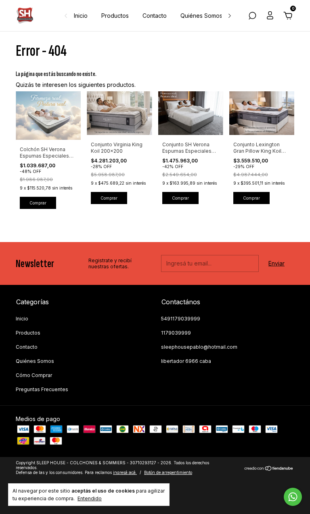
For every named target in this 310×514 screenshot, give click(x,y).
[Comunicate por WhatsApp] (293, 497)
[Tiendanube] (269, 468)
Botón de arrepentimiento (168, 472)
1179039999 (176, 333)
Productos (115, 15)
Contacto (154, 15)
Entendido (90, 498)
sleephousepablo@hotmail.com (199, 347)
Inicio (81, 15)
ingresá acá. (125, 472)
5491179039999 (180, 319)
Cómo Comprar (34, 375)
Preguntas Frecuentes (42, 389)
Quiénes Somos (201, 15)
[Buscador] (252, 16)
